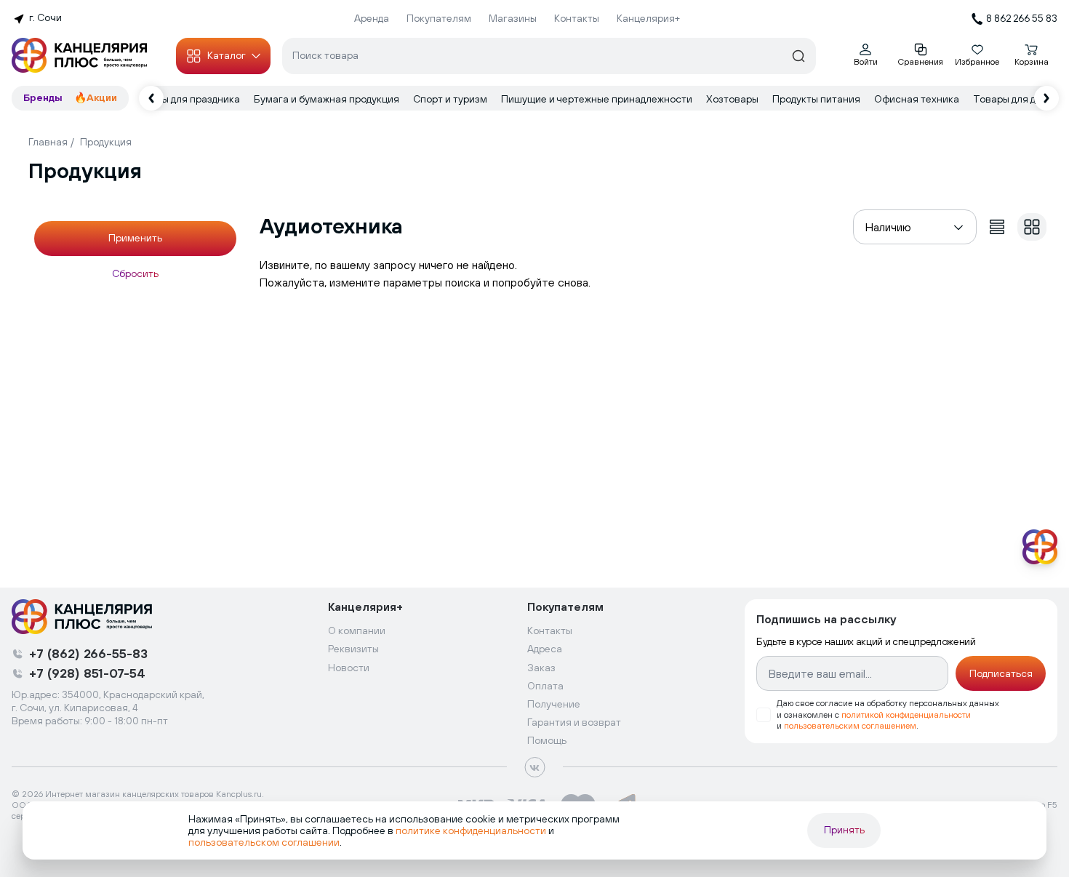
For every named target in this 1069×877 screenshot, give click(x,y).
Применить (135, 238)
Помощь (546, 740)
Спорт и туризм (451, 99)
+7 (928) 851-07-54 (87, 673)
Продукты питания (817, 99)
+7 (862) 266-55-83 (88, 653)
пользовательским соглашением (850, 726)
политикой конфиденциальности (906, 715)
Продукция (106, 142)
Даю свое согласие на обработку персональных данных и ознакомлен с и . (888, 714)
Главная (48, 142)
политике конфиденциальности (471, 830)
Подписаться (1001, 673)
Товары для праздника (187, 99)
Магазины (513, 18)
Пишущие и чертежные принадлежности (597, 99)
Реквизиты (353, 648)
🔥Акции (95, 97)
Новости (348, 667)
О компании (356, 630)
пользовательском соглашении (264, 842)
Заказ (541, 667)
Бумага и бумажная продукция (327, 99)
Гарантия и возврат (574, 722)
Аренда (371, 18)
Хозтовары (733, 99)
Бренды (43, 97)
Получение (553, 704)
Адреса (544, 648)
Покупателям (439, 18)
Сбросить (135, 273)
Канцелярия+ (648, 18)
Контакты (576, 18)
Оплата (545, 686)
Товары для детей (1016, 99)
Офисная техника (917, 99)
